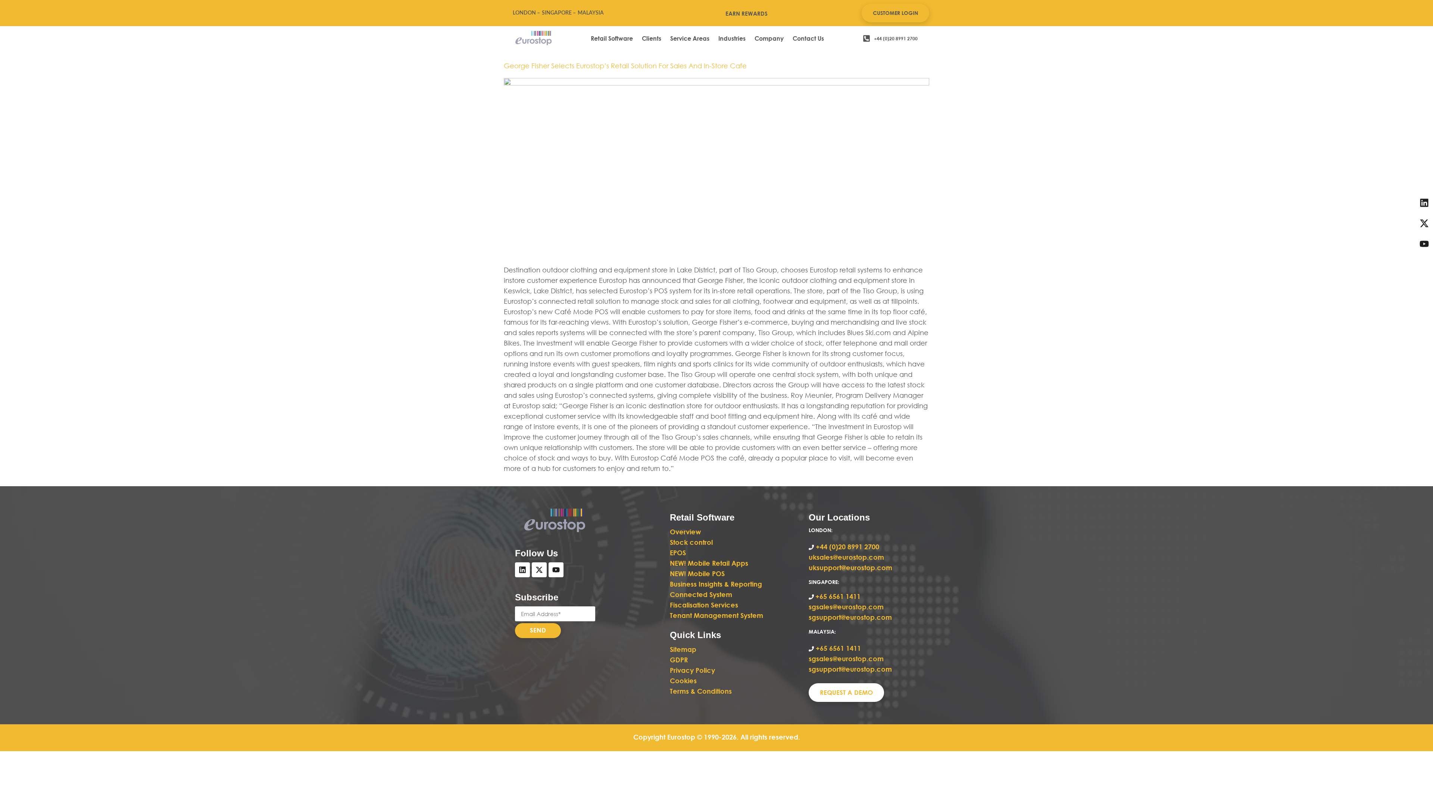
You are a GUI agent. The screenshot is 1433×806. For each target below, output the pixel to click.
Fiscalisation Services (704, 605)
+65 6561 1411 (838, 596)
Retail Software (612, 38)
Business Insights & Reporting (717, 584)
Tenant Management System (716, 615)
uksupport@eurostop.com (850, 567)
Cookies (683, 681)
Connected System (701, 594)
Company (769, 38)
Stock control (692, 542)
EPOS (679, 553)
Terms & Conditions (701, 691)
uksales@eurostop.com (846, 557)
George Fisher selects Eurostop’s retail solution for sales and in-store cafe (625, 66)
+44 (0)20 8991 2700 (846, 547)
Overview (685, 532)
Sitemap (683, 649)
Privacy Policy (692, 670)
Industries (732, 38)
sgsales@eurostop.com (846, 607)
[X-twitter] (539, 569)
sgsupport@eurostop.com (850, 617)
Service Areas (689, 38)
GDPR (679, 660)
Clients (651, 38)
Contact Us (808, 38)
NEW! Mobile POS (698, 573)
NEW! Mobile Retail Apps (709, 563)
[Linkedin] (522, 569)
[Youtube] (556, 569)
